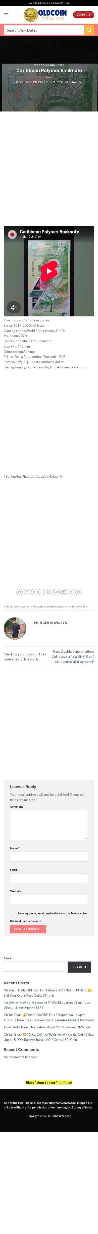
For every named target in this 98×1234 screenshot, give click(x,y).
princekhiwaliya (70, 82)
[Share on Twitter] (34, 592)
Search (8, 958)
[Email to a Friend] (41, 592)
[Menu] (6, 14)
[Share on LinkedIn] (63, 592)
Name (15, 848)
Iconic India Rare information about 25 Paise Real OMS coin (47, 1027)
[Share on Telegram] (78, 592)
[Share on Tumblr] (71, 592)
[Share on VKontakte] (56, 592)
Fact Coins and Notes (49, 65)
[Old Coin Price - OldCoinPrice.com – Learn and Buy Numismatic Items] (45, 15)
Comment (17, 806)
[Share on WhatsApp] (19, 592)
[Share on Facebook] (27, 592)
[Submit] (89, 30)
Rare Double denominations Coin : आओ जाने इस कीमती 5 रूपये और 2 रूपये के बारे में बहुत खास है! (73, 656)
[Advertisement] (49, 175)
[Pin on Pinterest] (49, 592)
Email (14, 869)
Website (16, 891)
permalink (81, 606)
